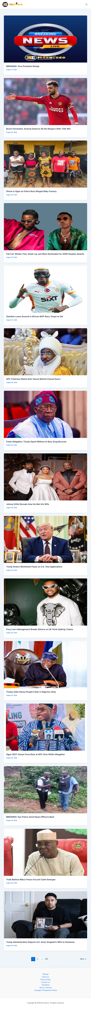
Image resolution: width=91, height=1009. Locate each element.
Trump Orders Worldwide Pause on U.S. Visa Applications (34, 566)
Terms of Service (45, 988)
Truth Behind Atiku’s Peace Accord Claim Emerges (30, 879)
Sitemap (46, 974)
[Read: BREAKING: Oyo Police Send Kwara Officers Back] (45, 790)
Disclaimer (45, 985)
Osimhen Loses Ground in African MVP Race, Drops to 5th (34, 316)
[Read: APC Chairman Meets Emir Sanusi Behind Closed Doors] (45, 352)
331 (46, 959)
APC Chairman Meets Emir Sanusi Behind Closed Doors (33, 379)
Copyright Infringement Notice (45, 990)
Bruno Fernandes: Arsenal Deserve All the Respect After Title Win (38, 129)
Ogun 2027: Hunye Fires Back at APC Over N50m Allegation (35, 754)
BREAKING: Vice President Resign (22, 66)
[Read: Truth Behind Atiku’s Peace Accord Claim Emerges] (45, 852)
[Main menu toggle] (86, 4)
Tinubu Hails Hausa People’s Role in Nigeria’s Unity (31, 692)
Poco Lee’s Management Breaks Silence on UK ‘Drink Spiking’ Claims (39, 629)
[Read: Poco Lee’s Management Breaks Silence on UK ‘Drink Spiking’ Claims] (45, 602)
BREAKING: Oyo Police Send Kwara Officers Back (30, 817)
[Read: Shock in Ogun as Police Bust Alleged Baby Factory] (45, 164)
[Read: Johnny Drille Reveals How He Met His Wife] (45, 477)
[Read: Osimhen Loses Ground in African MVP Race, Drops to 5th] (45, 289)
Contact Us (45, 982)
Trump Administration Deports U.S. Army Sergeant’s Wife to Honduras (40, 942)
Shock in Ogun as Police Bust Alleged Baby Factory (31, 191)
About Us (45, 977)
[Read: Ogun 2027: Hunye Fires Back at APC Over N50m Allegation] (45, 727)
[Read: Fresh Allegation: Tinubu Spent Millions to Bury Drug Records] (45, 414)
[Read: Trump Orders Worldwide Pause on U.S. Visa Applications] (45, 539)
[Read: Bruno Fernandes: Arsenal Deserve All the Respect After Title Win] (45, 101)
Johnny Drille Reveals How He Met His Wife (27, 504)
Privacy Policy (45, 980)
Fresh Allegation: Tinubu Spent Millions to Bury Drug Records (36, 441)
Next (83, 959)
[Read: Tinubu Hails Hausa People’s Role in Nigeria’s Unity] (45, 664)
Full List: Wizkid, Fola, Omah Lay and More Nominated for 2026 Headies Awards (45, 254)
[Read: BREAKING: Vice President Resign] (45, 39)
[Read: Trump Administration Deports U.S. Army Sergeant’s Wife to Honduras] (45, 915)
